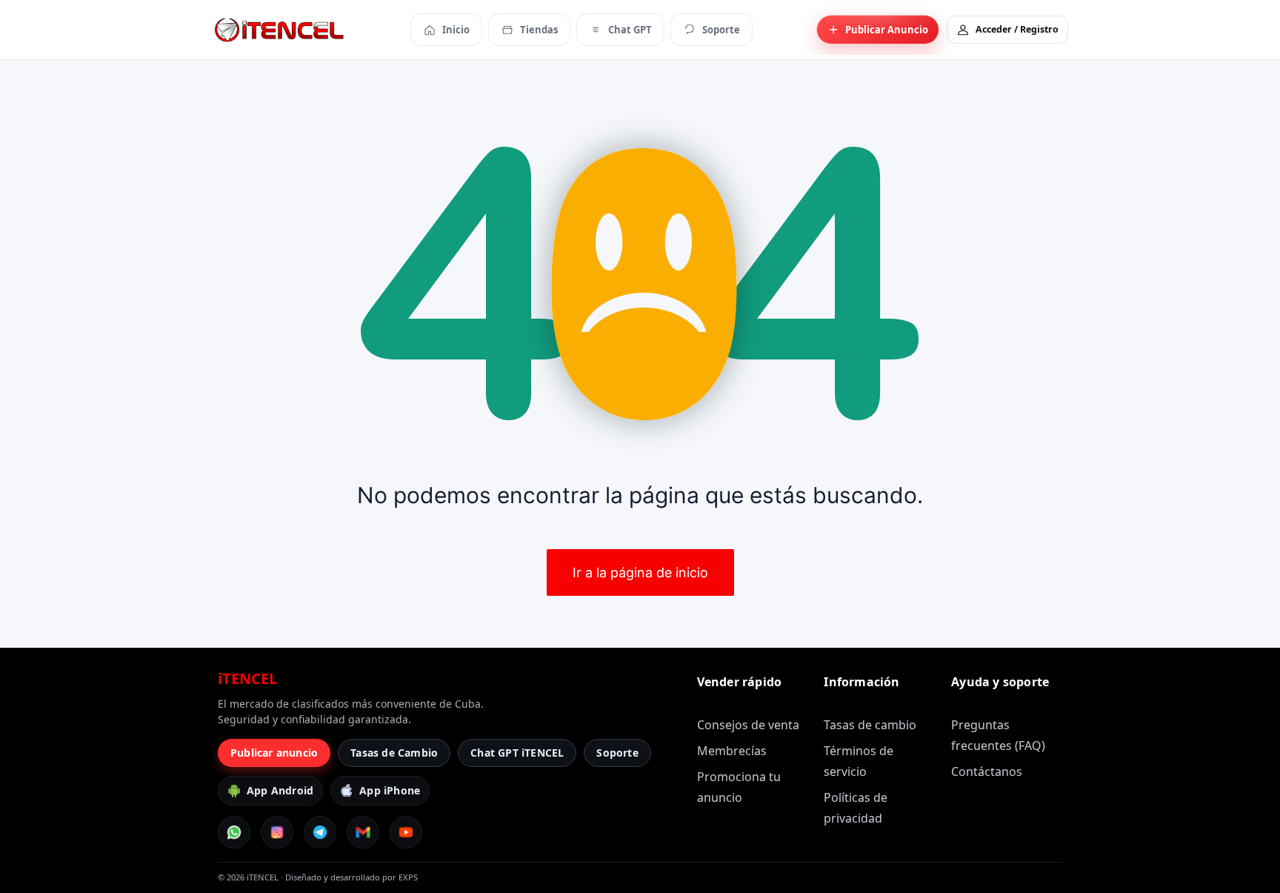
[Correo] (363, 832)
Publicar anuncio (274, 753)
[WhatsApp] (234, 832)
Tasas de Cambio (394, 753)
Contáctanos (986, 771)
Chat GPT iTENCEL (517, 753)
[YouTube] (406, 832)
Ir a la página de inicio (640, 572)
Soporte (617, 753)
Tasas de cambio (870, 725)
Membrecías (732, 751)
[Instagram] (277, 832)
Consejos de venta (748, 725)
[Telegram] (320, 832)
